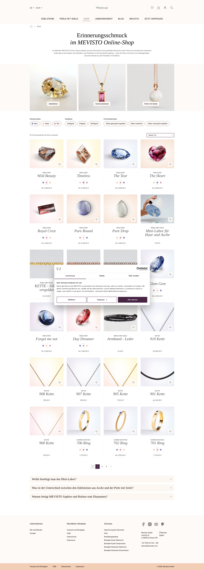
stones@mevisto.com (149, 546)
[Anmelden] (165, 7)
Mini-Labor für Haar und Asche (157, 233)
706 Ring (84, 443)
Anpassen (101, 300)
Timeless (83, 176)
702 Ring (120, 443)
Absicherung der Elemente (114, 530)
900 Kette (46, 443)
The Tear (120, 176)
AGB (69, 533)
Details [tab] (102, 276)
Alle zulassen (132, 300)
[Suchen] (171, 7)
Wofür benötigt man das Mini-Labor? (54, 479)
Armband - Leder (120, 339)
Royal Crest (47, 231)
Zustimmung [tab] (70, 276)
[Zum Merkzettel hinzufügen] (59, 164)
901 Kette (157, 394)
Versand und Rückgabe (76, 530)
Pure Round (83, 231)
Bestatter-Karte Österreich (114, 540)
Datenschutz (71, 537)
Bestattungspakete (111, 537)
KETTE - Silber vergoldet (47, 288)
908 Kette (46, 394)
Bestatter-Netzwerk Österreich (115, 547)
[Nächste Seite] (111, 466)
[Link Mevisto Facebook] (143, 524)
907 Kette (83, 394)
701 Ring (157, 443)
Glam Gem (157, 284)
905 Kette (120, 394)
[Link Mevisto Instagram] (149, 524)
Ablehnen (71, 300)
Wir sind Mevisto (36, 530)
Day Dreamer (83, 339)
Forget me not (46, 339)
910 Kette (157, 339)
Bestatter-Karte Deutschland (114, 543)
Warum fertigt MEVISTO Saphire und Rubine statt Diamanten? (69, 496)
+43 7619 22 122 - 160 (149, 543)
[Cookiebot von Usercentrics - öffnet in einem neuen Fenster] (138, 268)
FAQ (106, 533)
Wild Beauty (46, 176)
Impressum (71, 540)
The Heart (157, 176)
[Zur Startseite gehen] (102, 8)
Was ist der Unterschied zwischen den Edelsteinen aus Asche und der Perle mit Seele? (82, 487)
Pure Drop (120, 231)
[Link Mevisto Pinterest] (162, 524)
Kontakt (32, 533)
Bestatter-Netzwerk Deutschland (116, 550)
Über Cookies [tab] (134, 276)
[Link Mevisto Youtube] (156, 524)
